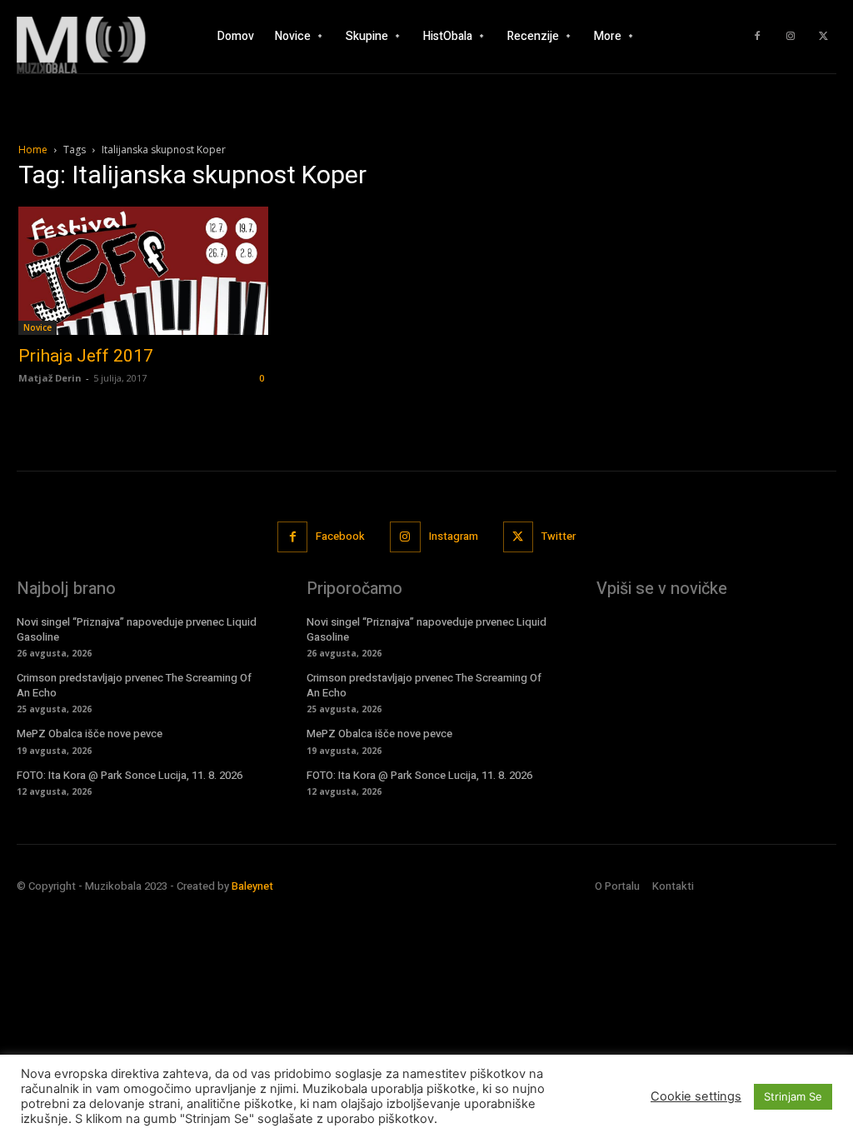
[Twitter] (823, 36)
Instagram (453, 536)
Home (32, 149)
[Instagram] (790, 36)
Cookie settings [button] (696, 1096)
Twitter (558, 536)
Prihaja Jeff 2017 (85, 356)
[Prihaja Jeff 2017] (143, 271)
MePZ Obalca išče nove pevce (89, 733)
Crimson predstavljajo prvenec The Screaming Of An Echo (134, 685)
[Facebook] (757, 36)
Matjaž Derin (50, 378)
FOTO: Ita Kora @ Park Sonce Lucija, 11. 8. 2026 (129, 775)
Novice (37, 327)
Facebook (340, 536)
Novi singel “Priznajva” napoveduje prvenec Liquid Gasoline (137, 629)
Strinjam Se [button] (793, 1096)
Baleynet (252, 886)
